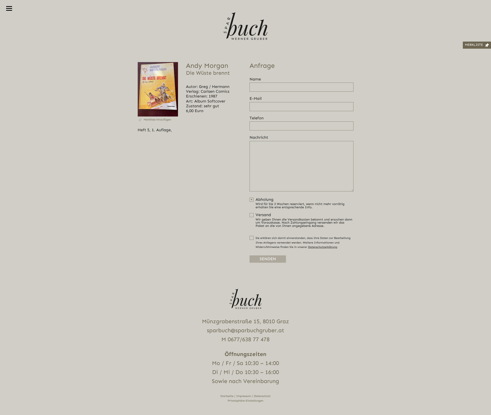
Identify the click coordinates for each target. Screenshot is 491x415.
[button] (158, 119)
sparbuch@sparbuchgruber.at (245, 330)
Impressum (243, 396)
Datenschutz (262, 396)
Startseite (227, 396)
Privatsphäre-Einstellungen (245, 400)
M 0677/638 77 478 (245, 339)
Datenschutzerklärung (322, 247)
